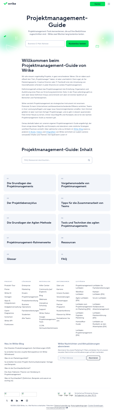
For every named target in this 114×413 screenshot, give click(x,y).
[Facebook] (11, 400)
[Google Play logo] (29, 394)
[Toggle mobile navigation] (109, 4)
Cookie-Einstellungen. (95, 406)
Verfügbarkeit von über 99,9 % (85, 395)
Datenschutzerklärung (62, 406)
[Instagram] (26, 400)
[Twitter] (6, 400)
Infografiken (51, 132)
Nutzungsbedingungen (79, 406)
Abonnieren (93, 358)
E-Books (32, 132)
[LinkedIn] (16, 400)
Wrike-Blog (78, 129)
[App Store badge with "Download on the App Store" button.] (11, 394)
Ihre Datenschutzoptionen (55, 408)
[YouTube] (21, 400)
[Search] (89, 160)
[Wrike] (10, 4)
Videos (39, 132)
